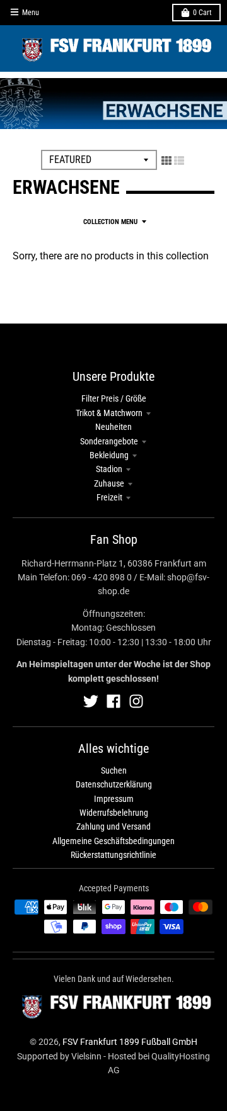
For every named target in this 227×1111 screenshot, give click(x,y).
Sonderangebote (109, 441)
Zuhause (109, 483)
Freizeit (109, 497)
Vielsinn (86, 1056)
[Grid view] (166, 160)
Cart (202, 12)
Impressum (114, 799)
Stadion (109, 469)
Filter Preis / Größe (113, 398)
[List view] (179, 160)
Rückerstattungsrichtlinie (113, 855)
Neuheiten (113, 427)
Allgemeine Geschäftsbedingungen (113, 841)
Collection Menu (110, 222)
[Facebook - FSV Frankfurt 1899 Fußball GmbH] (113, 701)
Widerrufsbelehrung (113, 813)
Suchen (114, 770)
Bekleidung (109, 455)
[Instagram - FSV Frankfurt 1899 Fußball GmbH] (136, 701)
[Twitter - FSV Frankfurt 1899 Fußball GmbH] (90, 701)
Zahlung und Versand (113, 826)
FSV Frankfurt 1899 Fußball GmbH (129, 1042)
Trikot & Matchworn (109, 413)
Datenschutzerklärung (114, 784)
